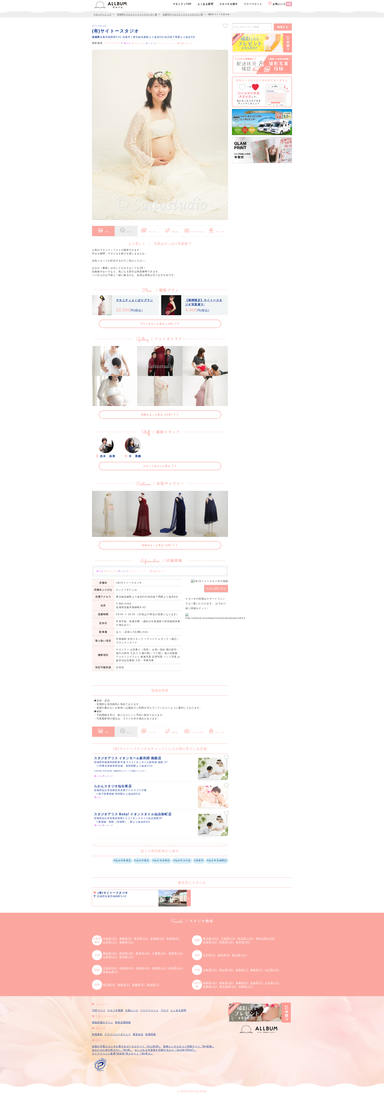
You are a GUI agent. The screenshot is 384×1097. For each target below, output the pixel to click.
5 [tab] (169, 223)
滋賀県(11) (159, 968)
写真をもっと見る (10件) (157, 414)
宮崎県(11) (210, 986)
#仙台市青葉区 (122, 860)
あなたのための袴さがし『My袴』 (112, 1050)
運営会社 (138, 1034)
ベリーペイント (149, 1010)
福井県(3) (224, 955)
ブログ (165, 1010)
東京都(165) (211, 938)
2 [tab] (151, 223)
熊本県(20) (226, 983)
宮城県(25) (157, 938)
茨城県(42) (210, 942)
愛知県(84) (110, 953)
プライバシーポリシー (117, 1034)
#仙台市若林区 (161, 860)
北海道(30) (110, 938)
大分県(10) (272, 983)
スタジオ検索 (115, 1010)
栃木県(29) (243, 942)
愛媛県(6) (138, 984)
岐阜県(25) (143, 953)
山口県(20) (272, 970)
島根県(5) (256, 970)
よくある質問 (178, 1010)
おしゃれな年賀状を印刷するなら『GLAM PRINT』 (165, 1050)
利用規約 (97, 1034)
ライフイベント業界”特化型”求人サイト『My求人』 (122, 1053)
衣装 (174, 232)
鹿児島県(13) (228, 986)
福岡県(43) (210, 983)
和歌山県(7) (110, 971)
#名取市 (199, 860)
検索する (282, 27)
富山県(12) (239, 955)
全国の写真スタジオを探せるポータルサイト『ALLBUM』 (126, 1046)
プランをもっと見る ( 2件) (157, 323)
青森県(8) (125, 938)
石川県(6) (209, 955)
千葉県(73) (228, 938)
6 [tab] (175, 223)
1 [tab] (145, 223)
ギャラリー (197, 232)
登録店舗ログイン (102, 1022)
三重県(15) (159, 953)
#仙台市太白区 (182, 860)
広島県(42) (210, 970)
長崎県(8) (242, 983)
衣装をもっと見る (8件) (157, 545)
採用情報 (150, 1034)
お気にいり (281, 4)
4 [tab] (163, 223)
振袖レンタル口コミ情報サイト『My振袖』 (188, 1046)
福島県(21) (126, 942)
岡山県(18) (226, 970)
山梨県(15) (110, 957)
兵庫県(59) (126, 968)
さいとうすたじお (99, 26)
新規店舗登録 (123, 1022)
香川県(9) (109, 984)
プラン (152, 232)
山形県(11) (110, 942)
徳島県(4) (124, 984)
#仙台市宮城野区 (217, 860)
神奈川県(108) (265, 938)
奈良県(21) (176, 968)
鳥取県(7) (242, 970)
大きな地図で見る (216, 588)
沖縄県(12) (246, 986)
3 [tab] (157, 223)
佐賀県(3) (256, 983)
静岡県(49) (126, 953)
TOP (106, 232)
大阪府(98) (110, 968)
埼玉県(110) (246, 938)
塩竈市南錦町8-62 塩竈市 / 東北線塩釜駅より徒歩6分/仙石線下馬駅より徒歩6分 (143, 37)
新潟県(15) (126, 957)
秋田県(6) (173, 938)
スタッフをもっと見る (157, 466)
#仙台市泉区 (141, 860)
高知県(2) (153, 984)
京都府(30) (143, 968)
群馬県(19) (226, 942)
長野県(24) (176, 953)
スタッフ (220, 232)
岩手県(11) (141, 938)
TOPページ (98, 1010)
